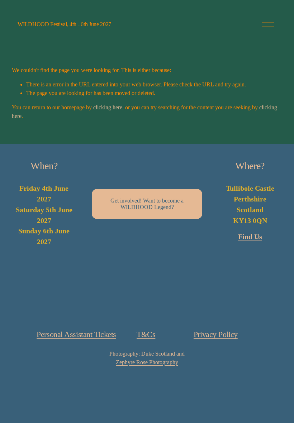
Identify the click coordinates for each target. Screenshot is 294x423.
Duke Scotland (158, 354)
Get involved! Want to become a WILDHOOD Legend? (147, 204)
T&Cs (146, 334)
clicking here (107, 107)
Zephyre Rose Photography (147, 362)
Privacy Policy (216, 334)
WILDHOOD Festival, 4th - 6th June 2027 (64, 24)
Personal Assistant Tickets (76, 334)
